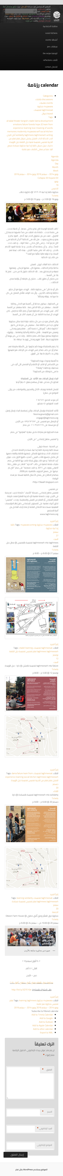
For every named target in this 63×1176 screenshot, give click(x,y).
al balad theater (14, 121)
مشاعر (46, 149)
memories (12, 131)
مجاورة (22, 146)
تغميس (43, 142)
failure (25, 124)
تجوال (22, 138)
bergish (24, 121)
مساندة (15, 146)
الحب (50, 138)
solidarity (20, 135)
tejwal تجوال (47, 113)
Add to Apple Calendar (42, 1025)
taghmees (29, 135)
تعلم (18, 138)
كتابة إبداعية (31, 146)
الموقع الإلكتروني (44, 1145)
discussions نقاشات (44, 99)
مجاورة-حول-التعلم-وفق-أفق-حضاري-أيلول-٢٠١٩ (31, 982)
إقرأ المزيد (54, 521)
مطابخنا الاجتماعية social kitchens (50, 29)
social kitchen (46, 131)
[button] (45, 1011)
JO (42, 124)
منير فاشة (26, 149)
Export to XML (46, 1032)
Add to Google (46, 1018)
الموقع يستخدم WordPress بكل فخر (31, 1169)
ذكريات (49, 146)
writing (33, 525)
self (38, 131)
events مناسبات (46, 103)
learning (28, 128)
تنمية (31, 142)
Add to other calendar (43, 1029)
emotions (17, 124)
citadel (31, 121)
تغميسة (36, 142)
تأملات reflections (50, 60)
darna (37, 121)
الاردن (9, 135)
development (46, 121)
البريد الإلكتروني (44, 1128)
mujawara (31, 131)
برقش (28, 138)
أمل (13, 135)
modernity (22, 131)
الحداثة (45, 138)
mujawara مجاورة (45, 106)
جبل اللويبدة (14, 142)
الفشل (34, 138)
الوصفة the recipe (50, 53)
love (34, 128)
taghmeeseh (40, 135)
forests (32, 124)
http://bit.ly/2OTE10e (21, 990)
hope (38, 124)
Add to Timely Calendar (42, 1015)
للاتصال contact (51, 67)
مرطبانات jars (52, 46)
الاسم (47, 1112)
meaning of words (44, 128)
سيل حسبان (41, 146)
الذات (39, 138)
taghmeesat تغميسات (43, 110)
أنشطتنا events (51, 40)
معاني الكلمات (36, 149)
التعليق (47, 1070)
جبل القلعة (24, 142)
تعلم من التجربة (41, 780)
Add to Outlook (46, 1022)
